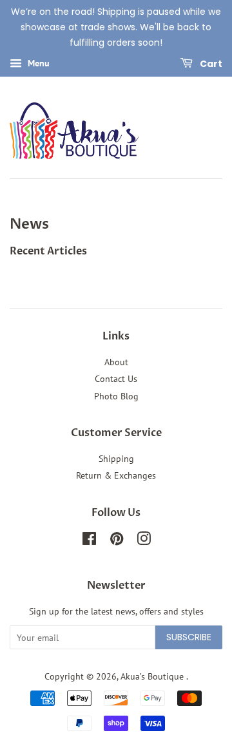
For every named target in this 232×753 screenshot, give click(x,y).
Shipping (116, 458)
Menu (37, 64)
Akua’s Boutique (153, 676)
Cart (210, 63)
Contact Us (116, 379)
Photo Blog (116, 396)
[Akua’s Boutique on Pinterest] (117, 541)
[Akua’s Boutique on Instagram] (144, 541)
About (116, 362)
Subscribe (188, 637)
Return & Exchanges (116, 475)
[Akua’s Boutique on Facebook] (89, 541)
